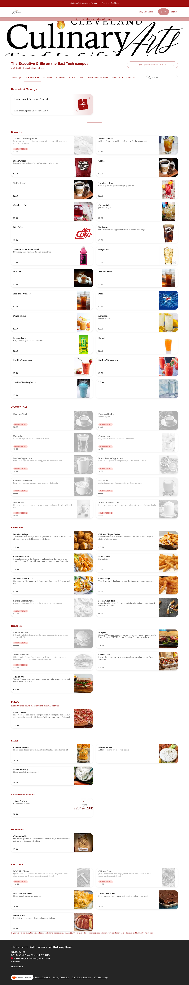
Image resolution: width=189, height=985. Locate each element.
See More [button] (115, 3)
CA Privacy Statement (81, 977)
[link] (16, 77)
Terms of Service (42, 977)
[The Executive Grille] (16, 11)
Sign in (174, 12)
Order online (17, 966)
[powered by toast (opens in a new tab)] (22, 977)
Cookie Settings (101, 977)
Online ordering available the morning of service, (89, 3)
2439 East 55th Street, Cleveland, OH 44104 (30, 955)
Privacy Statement (61, 977)
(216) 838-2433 (18, 952)
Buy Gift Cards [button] (146, 12)
